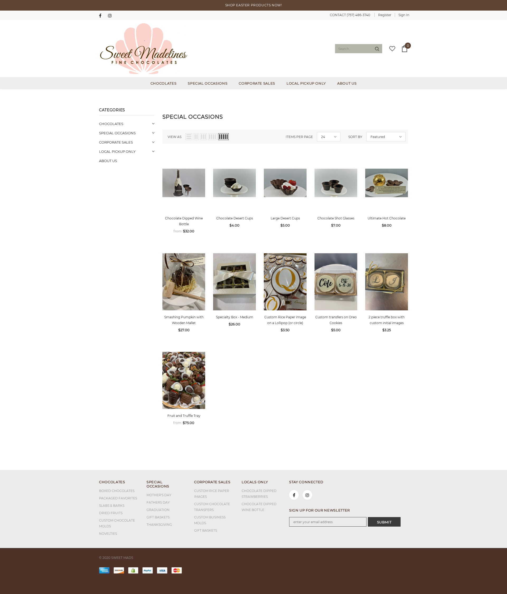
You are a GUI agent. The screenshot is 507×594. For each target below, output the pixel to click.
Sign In (403, 15)
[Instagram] (111, 15)
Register (384, 15)
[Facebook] (102, 15)
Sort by (355, 137)
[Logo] (144, 48)
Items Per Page (299, 137)
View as (174, 137)
